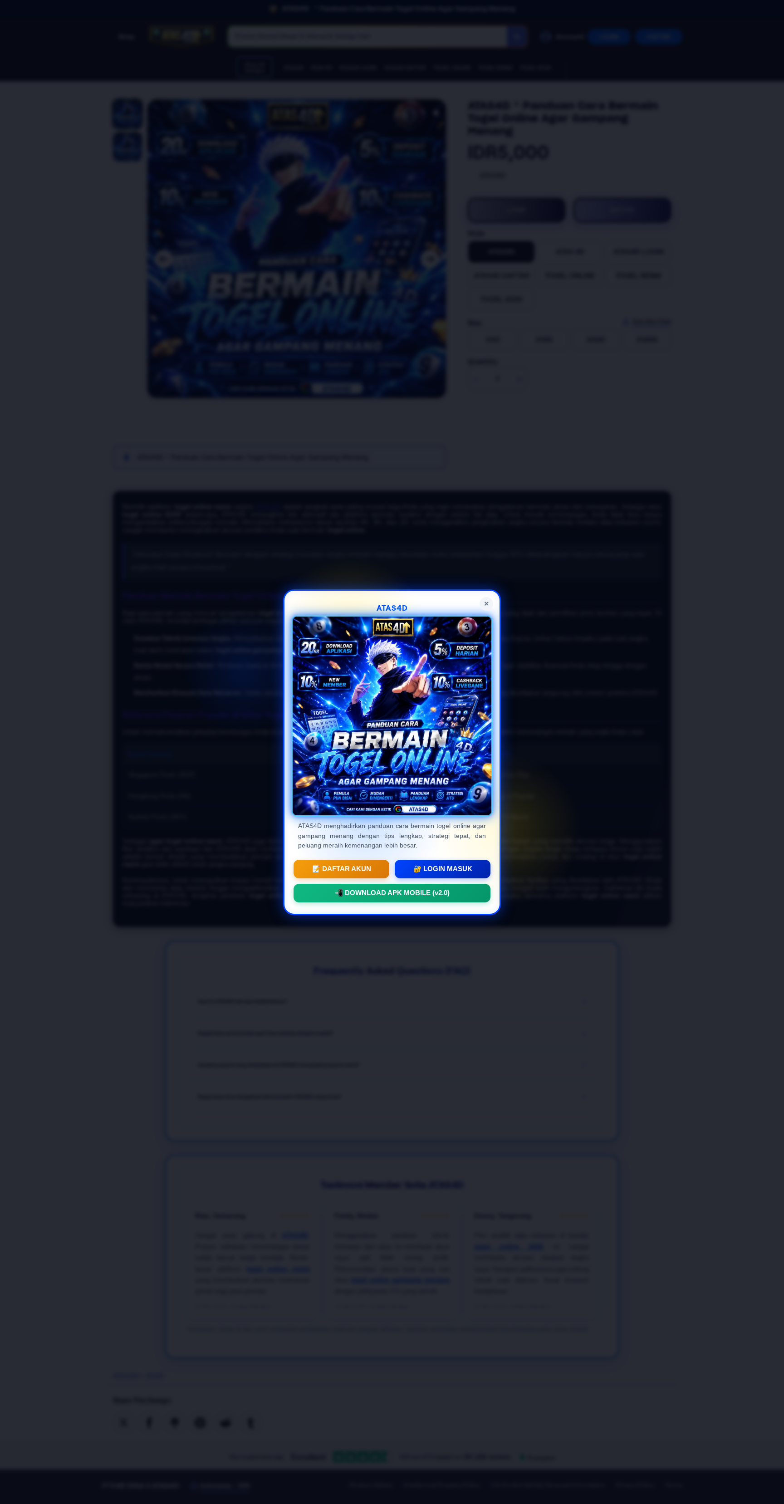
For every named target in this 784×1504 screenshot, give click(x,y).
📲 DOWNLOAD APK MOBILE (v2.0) (392, 892)
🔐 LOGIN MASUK (442, 868)
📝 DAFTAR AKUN (341, 868)
